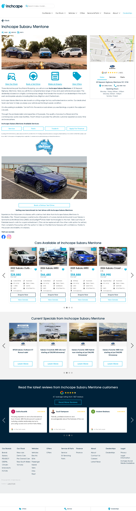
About (115, 13)
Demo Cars (21, 456)
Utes (33, 471)
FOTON (5, 471)
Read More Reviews (68, 402)
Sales (102, 77)
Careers (94, 459)
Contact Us (95, 456)
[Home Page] (12, 6)
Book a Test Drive (33, 84)
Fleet (34, 474)
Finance (107, 13)
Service (12, 129)
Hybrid (34, 465)
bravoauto (6, 468)
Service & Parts (93, 13)
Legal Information (125, 457)
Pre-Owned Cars (23, 459)
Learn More (23, 364)
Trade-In (55, 129)
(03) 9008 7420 (121, 85)
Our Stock (59, 13)
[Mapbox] (95, 60)
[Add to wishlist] (35, 269)
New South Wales (23, 462)
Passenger (36, 462)
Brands (4, 453)
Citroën (5, 465)
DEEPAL (5, 462)
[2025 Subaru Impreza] (23, 256)
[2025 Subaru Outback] (83, 256)
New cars (20, 453)
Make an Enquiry (55, 84)
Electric (35, 456)
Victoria (20, 465)
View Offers (77, 84)
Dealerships (127, 13)
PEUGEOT (5, 459)
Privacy (123, 453)
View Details (23, 300)
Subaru (5, 456)
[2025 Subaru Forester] (113, 256)
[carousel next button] (132, 275)
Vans (33, 468)
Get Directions (107, 85)
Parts (33, 129)
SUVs (33, 459)
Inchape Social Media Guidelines (127, 462)
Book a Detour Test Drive (44, 205)
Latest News (95, 462)
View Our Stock (11, 84)
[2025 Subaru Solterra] (53, 256)
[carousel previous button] (4, 275)
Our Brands (46, 13)
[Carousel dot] (64, 307)
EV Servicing (66, 456)
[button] (68, 420)
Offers (82, 13)
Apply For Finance (76, 129)
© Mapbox (130, 60)
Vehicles (71, 13)
